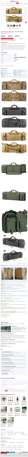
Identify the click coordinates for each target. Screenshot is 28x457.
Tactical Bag (2, 447)
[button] (1, 1)
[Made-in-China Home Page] (14, 1)
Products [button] (7, 3)
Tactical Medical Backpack (4, 442)
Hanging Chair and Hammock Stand (9, 341)
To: (4, 382)
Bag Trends (11, 449)
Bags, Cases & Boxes (5, 5)
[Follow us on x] (23, 452)
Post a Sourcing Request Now (21, 390)
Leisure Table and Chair (16, 341)
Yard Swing (2, 433)
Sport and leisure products (17, 432)
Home (1, 5)
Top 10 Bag (7, 449)
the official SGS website (18, 323)
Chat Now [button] (21, 38)
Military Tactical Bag (14, 447)
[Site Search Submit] (17, 3)
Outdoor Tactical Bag (20, 447)
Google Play (7, 452)
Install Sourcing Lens (4, 453)
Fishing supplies (22, 432)
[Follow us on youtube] (25, 452)
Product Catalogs (11, 430)
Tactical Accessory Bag (8, 447)
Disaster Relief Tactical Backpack (20, 442)
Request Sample (13, 40)
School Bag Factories (9, 445)
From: (4, 380)
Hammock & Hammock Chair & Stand (5, 432)
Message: (4, 384)
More (1, 450)
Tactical (15, 434)
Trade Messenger (12, 452)
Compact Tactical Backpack (12, 442)
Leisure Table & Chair (3, 434)
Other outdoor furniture (10, 433)
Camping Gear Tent (22, 341)
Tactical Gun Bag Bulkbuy (17, 449)
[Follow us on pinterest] (26, 452)
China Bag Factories (3, 445)
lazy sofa (15, 433)
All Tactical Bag (3, 449)
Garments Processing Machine (24, 434)
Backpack (9, 5)
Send (6, 390)
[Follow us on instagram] (24, 452)
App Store (2, 452)
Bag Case (15, 445)
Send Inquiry (7, 38)
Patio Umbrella (22, 433)
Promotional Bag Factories (20, 445)
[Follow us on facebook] (22, 452)
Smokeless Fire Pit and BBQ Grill (11, 434)
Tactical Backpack (13, 5)
